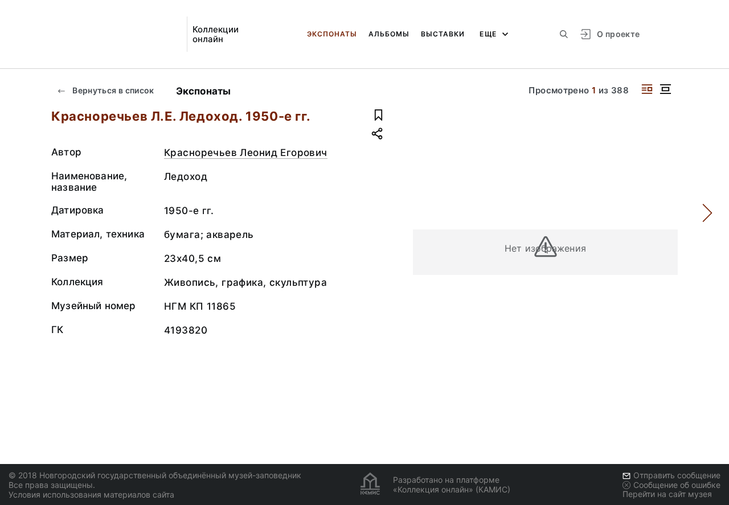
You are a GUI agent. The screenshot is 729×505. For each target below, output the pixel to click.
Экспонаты (332, 34)
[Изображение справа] (647, 89)
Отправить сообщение (676, 475)
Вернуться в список (112, 90)
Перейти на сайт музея (667, 494)
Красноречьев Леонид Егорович (245, 152)
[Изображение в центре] (665, 89)
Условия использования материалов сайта (91, 494)
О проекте (618, 34)
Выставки (443, 34)
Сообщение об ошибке (676, 485)
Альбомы (388, 34)
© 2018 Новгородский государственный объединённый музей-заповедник (155, 475)
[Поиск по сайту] (563, 34)
